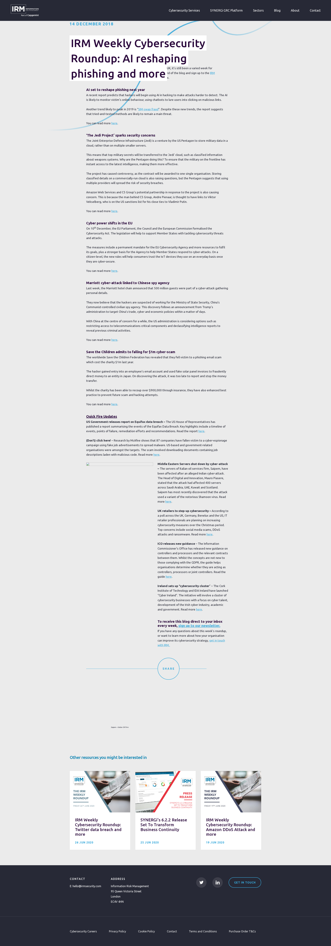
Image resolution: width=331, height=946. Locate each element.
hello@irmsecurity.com (87, 886)
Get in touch (245, 882)
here (114, 123)
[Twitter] (201, 882)
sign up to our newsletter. (199, 626)
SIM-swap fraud (148, 109)
